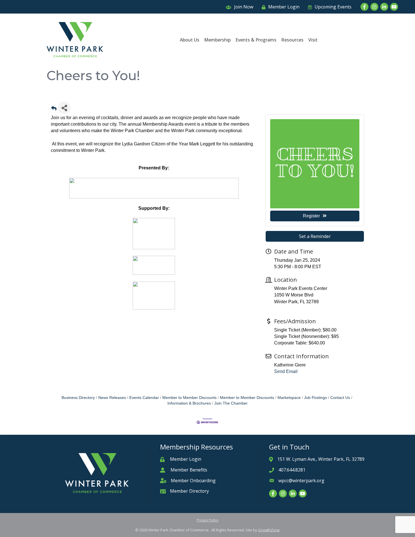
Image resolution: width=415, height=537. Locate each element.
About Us (189, 40)
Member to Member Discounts (189, 398)
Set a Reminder (315, 236)
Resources (292, 40)
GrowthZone (269, 529)
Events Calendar (144, 398)
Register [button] (311, 215)
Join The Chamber (231, 403)
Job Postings (315, 398)
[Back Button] (53, 109)
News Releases (112, 398)
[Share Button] (64, 107)
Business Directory (78, 398)
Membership (217, 40)
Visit (313, 40)
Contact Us (340, 398)
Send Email (286, 371)
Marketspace (289, 398)
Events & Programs (255, 40)
